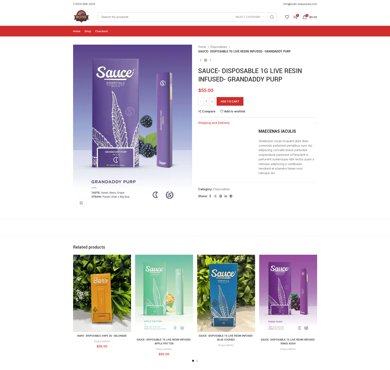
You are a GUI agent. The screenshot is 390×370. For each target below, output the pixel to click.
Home (202, 47)
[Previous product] (200, 60)
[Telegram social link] (231, 196)
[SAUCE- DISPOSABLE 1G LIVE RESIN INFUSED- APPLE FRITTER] (164, 295)
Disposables (218, 47)
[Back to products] (205, 60)
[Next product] (210, 60)
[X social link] (215, 196)
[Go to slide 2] (197, 361)
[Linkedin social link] (225, 196)
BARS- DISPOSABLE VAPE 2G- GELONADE (102, 336)
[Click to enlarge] (81, 203)
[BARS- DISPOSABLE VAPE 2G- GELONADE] (102, 293)
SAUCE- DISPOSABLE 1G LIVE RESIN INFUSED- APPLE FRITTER (164, 342)
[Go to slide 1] (193, 361)
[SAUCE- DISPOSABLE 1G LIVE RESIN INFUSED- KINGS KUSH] (288, 295)
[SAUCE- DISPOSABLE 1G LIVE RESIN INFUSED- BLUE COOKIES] (226, 293)
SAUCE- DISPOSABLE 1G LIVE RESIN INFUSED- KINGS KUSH (288, 342)
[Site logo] (81, 16)
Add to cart (230, 101)
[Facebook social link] (210, 196)
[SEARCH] (272, 17)
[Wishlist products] (287, 17)
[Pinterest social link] (220, 196)
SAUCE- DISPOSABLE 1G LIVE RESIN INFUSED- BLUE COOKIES (226, 338)
